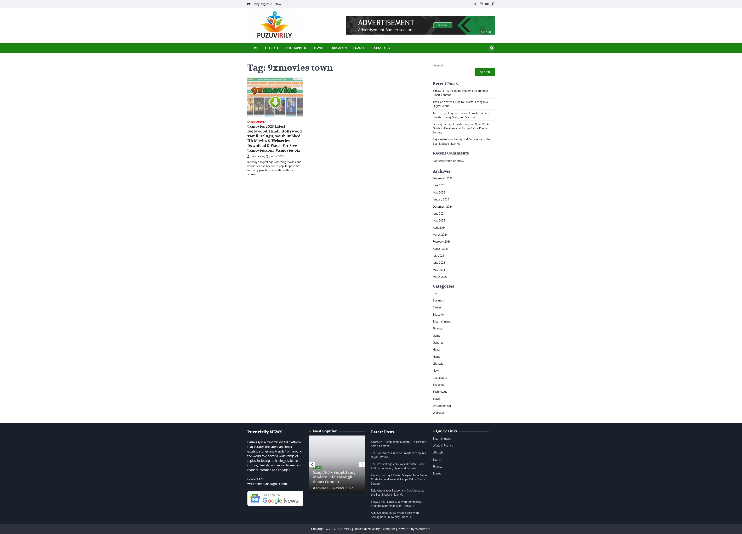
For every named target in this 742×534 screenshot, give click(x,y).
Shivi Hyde (322, 487)
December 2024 (443, 206)
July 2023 (438, 255)
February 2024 (442, 241)
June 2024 (439, 213)
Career (437, 307)
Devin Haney (257, 156)
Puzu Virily (344, 529)
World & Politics (443, 445)
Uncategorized (442, 405)
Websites (439, 412)
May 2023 (439, 269)
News (436, 370)
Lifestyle (272, 48)
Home (254, 48)
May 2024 (439, 220)
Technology (380, 48)
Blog (435, 293)
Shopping (438, 384)
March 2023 (440, 276)
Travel (319, 48)
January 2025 (441, 199)
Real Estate (440, 377)
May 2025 (439, 192)
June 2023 (439, 262)
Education (338, 48)
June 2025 (439, 185)
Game (436, 335)
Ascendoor (387, 529)
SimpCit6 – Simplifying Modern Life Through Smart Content (334, 477)
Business (438, 300)
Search (438, 65)
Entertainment (296, 48)
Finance (359, 48)
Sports (437, 459)
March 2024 (440, 234)
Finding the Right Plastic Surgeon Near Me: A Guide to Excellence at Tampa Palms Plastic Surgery (461, 128)
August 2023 (440, 248)
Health (437, 349)
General (438, 342)
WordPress (422, 529)
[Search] (492, 48)
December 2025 (443, 178)
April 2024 (439, 227)
